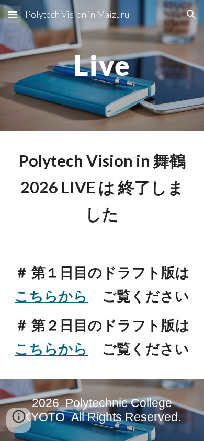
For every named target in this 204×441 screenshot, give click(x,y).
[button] (12, 14)
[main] (102, 65)
